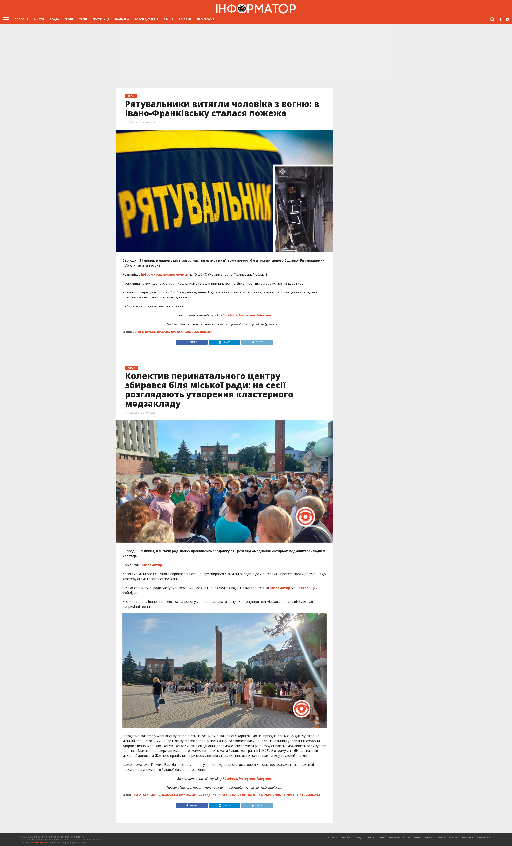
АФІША (168, 19)
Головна (21, 19)
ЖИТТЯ (39, 19)
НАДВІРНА (122, 19)
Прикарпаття (310, 795)
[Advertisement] (256, 55)
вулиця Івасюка (157, 331)
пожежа (206, 331)
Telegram (263, 315)
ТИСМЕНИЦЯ (100, 19)
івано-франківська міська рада (186, 795)
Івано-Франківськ (185, 331)
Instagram (246, 315)
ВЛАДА (54, 19)
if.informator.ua (38, 842)
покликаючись (175, 274)
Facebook (229, 315)
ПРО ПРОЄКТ (205, 19)
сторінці (308, 588)
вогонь (138, 331)
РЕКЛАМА (185, 19)
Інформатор (151, 274)
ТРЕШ (83, 19)
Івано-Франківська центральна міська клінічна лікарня (255, 795)
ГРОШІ (69, 19)
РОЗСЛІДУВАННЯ (146, 19)
